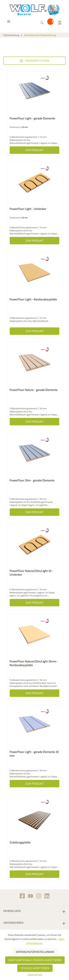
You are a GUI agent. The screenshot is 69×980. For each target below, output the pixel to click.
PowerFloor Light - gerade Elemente (32, 118)
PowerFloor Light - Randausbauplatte (33, 299)
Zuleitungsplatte (20, 842)
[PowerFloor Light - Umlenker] (34, 182)
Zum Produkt (34, 150)
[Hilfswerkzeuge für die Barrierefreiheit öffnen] (52, 22)
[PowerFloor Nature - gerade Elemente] (34, 363)
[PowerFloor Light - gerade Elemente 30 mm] (34, 725)
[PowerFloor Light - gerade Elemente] (34, 91)
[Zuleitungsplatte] (34, 815)
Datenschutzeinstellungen (35, 952)
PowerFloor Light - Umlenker (28, 209)
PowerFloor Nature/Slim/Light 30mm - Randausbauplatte (34, 663)
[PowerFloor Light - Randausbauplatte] (34, 272)
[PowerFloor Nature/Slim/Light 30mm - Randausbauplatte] (34, 634)
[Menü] (8, 22)
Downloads (12, 911)
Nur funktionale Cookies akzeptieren (35, 960)
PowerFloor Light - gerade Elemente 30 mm (34, 753)
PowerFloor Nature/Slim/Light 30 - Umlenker (31, 572)
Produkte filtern (36, 60)
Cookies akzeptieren (35, 968)
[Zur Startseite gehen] (34, 10)
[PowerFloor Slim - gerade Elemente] (34, 453)
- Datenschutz (34, 974)
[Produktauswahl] (60, 22)
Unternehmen (13, 923)
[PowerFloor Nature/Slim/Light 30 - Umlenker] (34, 544)
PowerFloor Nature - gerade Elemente (33, 390)
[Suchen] (42, 22)
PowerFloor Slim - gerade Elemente (32, 480)
